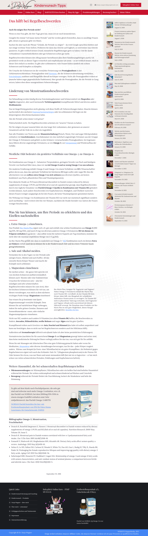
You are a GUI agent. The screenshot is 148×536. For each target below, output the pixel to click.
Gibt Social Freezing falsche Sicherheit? (124, 76)
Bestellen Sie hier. (72, 310)
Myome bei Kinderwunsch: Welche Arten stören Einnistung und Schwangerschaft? (125, 55)
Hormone (53, 73)
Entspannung (71, 143)
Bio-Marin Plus (26, 228)
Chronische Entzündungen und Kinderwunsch (125, 217)
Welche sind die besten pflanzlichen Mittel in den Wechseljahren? (123, 133)
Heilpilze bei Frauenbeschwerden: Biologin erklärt (124, 153)
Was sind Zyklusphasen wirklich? (125, 83)
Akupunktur (24, 346)
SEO (137, 531)
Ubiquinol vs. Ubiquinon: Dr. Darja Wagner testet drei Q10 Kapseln (124, 175)
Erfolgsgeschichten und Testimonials (23, 511)
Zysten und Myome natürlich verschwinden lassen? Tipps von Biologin (125, 164)
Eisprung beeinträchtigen (43, 112)
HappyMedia (130, 531)
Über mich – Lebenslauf (19, 507)
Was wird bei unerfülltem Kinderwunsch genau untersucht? (123, 94)
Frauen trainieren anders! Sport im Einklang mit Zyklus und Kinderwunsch (125, 33)
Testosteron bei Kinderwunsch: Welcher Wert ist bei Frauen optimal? (125, 44)
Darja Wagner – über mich (20, 502)
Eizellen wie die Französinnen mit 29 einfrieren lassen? (124, 124)
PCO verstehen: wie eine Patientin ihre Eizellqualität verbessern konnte (124, 114)
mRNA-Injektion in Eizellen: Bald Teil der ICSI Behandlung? (125, 24)
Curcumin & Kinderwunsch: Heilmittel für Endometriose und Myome (125, 196)
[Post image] (110, 25)
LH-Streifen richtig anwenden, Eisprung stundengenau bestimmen (125, 66)
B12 (64, 241)
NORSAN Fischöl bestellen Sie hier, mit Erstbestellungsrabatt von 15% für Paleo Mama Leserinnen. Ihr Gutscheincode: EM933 (31, 407)
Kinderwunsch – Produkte (20, 498)
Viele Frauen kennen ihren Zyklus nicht (123, 104)
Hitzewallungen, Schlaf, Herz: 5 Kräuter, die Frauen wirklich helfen (125, 185)
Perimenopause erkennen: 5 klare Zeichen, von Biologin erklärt (124, 207)
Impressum (15, 515)
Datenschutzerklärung (18, 520)
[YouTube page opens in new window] (91, 4)
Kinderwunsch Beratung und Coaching (24, 494)
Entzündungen (15, 76)
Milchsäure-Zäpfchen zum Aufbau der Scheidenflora (123, 143)
